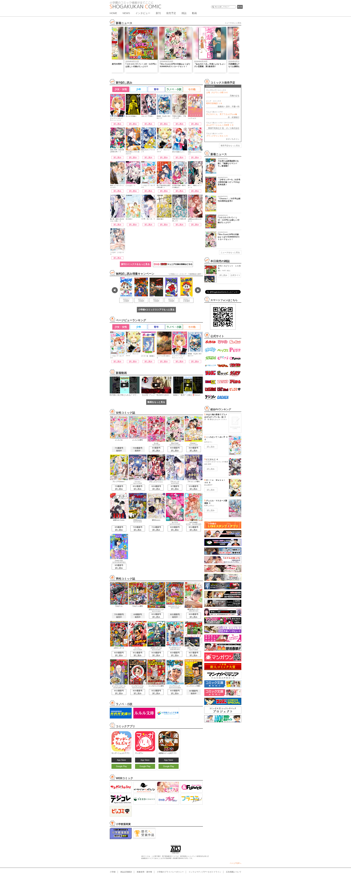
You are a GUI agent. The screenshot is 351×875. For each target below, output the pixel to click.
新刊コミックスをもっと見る (135, 264)
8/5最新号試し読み (119, 528)
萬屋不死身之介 (215, 128)
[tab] (120, 89)
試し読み (117, 124)
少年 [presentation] (138, 89)
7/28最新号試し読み (137, 528)
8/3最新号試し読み (156, 449)
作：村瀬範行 (233, 117)
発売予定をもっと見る (230, 145)
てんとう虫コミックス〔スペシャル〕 (220, 124)
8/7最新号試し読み (175, 487)
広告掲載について (233, 872)
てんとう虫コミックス (221, 113)
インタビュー (142, 13)
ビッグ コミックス (214, 102)
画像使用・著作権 (144, 872)
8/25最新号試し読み (119, 654)
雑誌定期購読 (126, 872)
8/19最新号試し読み (156, 654)
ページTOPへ (235, 863)
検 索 (240, 7)
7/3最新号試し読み (119, 487)
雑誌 (184, 13)
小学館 (113, 872)
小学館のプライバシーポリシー (170, 872)
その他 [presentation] (192, 89)
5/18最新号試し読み (193, 487)
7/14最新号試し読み (156, 528)
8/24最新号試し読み (193, 449)
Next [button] (198, 290)
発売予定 (171, 13)
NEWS (126, 13)
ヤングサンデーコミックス (217, 91)
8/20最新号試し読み (175, 449)
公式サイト (235, 275)
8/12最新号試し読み (137, 487)
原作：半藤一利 (232, 106)
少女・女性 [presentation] (121, 89)
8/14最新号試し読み (193, 528)
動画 (194, 13)
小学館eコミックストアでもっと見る (156, 309)
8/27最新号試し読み (193, 654)
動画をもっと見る (156, 402)
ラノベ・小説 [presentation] (174, 89)
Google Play (121, 766)
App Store (121, 760)
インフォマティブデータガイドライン (205, 872)
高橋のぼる (234, 96)
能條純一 (221, 106)
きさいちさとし (232, 139)
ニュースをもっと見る (233, 23)
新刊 (158, 13)
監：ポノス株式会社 (230, 128)
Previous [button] (115, 290)
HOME (113, 13)
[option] (141, 50)
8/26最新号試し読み (193, 615)
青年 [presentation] (156, 89)
